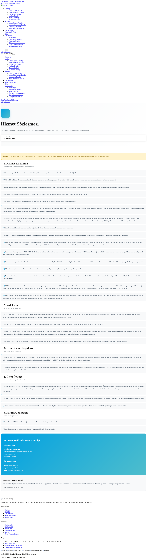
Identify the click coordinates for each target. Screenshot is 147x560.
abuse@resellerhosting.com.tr (14, 547)
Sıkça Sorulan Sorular (12, 534)
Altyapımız (8, 528)
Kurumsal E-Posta (10, 515)
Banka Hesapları (10, 530)
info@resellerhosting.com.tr (13, 545)
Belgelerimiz (9, 527)
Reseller (7, 512)
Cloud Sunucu (9, 513)
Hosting (7, 510)
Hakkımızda (8, 525)
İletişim (7, 532)
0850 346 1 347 (10, 544)
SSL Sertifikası (9, 517)
